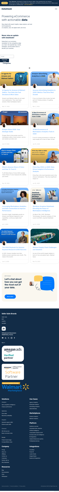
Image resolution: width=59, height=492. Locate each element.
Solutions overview (33, 426)
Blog (3, 470)
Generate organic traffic (7, 422)
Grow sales (4, 413)
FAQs (3, 474)
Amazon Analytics (33, 416)
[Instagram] (11, 338)
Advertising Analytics (34, 406)
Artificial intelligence (34, 430)
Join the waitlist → (28, 4)
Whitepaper (4, 476)
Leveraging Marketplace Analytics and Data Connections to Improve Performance (14, 208)
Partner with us (5, 460)
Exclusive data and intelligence (36, 434)
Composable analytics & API (36, 432)
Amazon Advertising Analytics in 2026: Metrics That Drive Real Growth (44, 92)
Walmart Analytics (33, 418)
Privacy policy (22, 486)
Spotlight (4, 323)
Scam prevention (5, 486)
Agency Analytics (33, 402)
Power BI (31, 451)
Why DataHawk (5, 462)
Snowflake (31, 449)
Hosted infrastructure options (36, 438)
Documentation (5, 472)
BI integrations (32, 436)
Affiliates (4, 454)
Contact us (4, 456)
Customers (4, 458)
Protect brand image (6, 439)
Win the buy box (5, 431)
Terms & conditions (14, 486)
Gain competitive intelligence (8, 404)
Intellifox (4, 321)
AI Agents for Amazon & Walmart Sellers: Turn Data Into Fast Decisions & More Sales (13, 92)
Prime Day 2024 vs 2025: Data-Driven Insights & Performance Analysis (44, 169)
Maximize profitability (7, 415)
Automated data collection (35, 428)
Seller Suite (4, 317)
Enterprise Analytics (34, 404)
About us (4, 451)
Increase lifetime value (7, 442)
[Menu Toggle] (29, 68)
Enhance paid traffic (6, 424)
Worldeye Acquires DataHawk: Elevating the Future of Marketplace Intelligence (43, 208)
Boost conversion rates (7, 433)
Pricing (3, 449)
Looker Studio (32, 454)
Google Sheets (32, 456)
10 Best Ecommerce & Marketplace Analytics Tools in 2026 (43, 132)
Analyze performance (7, 406)
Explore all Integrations (34, 458)
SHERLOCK (4, 3)
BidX (3, 319)
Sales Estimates (33, 408)
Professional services (34, 441)
